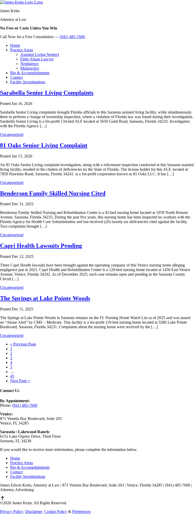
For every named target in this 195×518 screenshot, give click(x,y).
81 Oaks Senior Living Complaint (43, 145)
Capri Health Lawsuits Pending (41, 245)
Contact (16, 472)
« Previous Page (23, 344)
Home (15, 458)
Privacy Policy (11, 511)
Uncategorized (11, 134)
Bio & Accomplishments (30, 467)
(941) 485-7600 (72, 37)
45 (12, 376)
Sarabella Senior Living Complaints (46, 92)
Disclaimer (33, 511)
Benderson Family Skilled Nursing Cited (52, 193)
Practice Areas (21, 463)
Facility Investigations (27, 476)
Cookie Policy (55, 511)
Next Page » (20, 381)
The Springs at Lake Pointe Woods (45, 298)
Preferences (81, 511)
